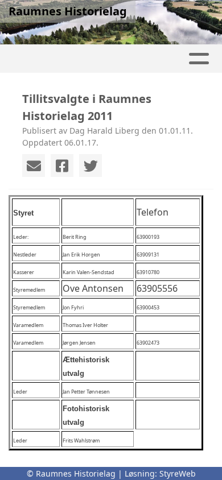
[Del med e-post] (33, 165)
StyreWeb (177, 473)
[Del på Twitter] (90, 165)
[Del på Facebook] (62, 165)
